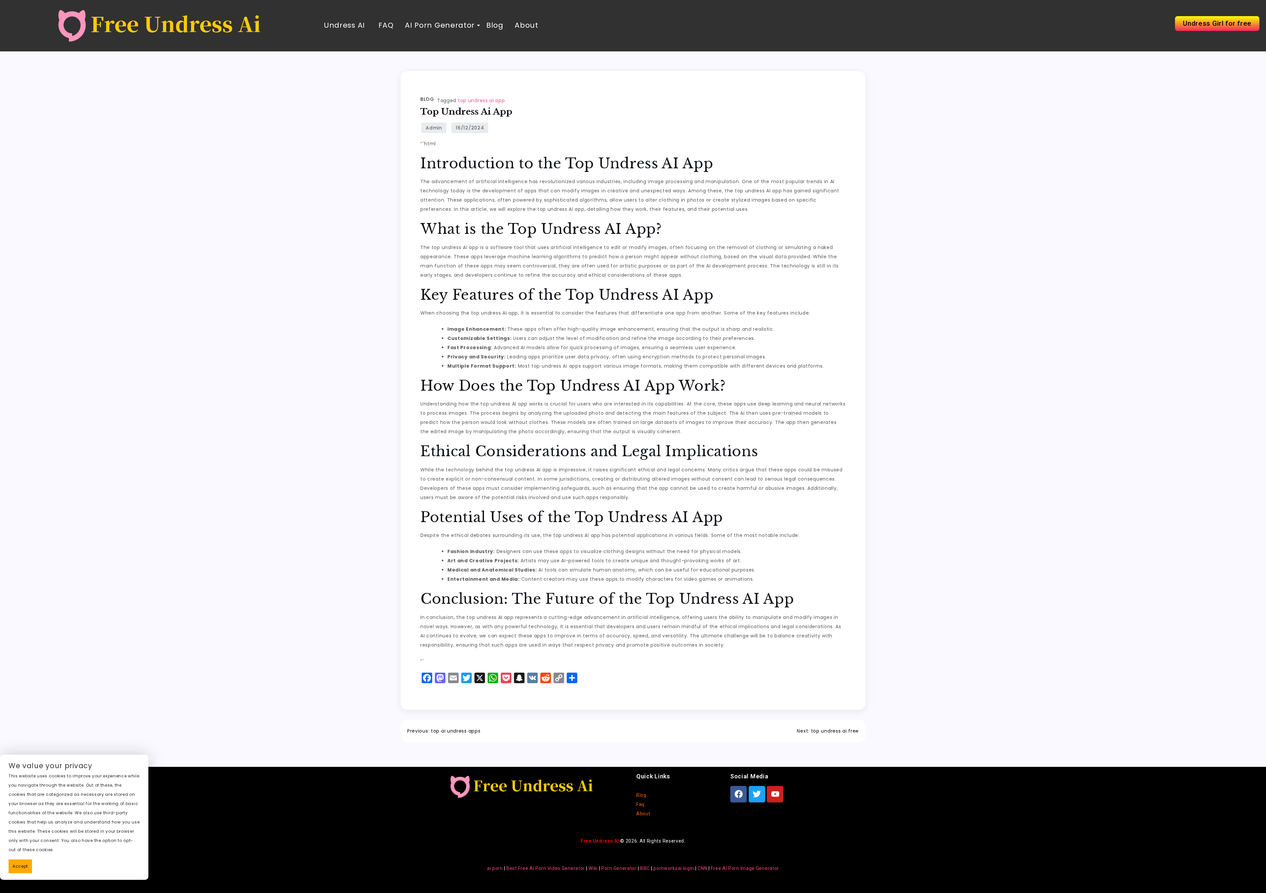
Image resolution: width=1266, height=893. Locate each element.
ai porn (495, 868)
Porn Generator (619, 868)
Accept (20, 866)
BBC (645, 868)
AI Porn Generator (440, 25)
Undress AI (344, 25)
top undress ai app (481, 100)
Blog (494, 25)
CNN (702, 868)
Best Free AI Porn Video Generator (545, 868)
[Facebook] (738, 794)
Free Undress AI (600, 841)
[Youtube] (775, 794)
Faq (640, 804)
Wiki (593, 868)
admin (434, 128)
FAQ (385, 25)
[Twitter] (757, 794)
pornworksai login (673, 868)
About (526, 25)
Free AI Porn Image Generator (745, 868)
